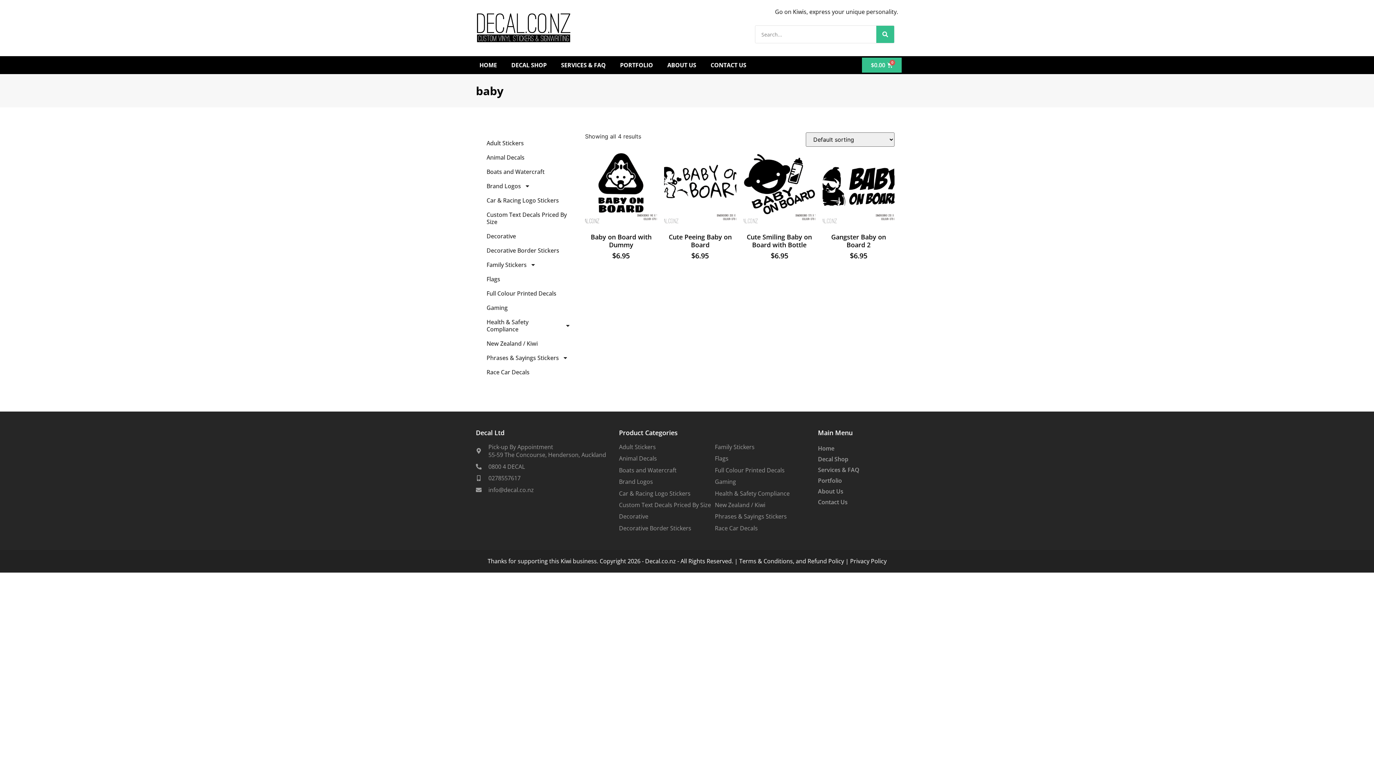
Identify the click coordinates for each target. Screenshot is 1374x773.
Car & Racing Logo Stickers (523, 200)
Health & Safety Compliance (507, 325)
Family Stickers (507, 265)
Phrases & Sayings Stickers (523, 358)
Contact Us (728, 65)
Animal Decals (506, 157)
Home (488, 65)
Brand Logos (504, 186)
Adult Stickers (505, 143)
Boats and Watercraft (516, 172)
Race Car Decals (508, 372)
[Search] (885, 34)
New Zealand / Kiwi (512, 343)
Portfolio (636, 65)
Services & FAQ (583, 65)
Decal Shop (529, 65)
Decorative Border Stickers (523, 250)
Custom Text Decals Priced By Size (527, 218)
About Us (681, 65)
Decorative (501, 236)
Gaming (497, 308)
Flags (493, 279)
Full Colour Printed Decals (521, 293)
